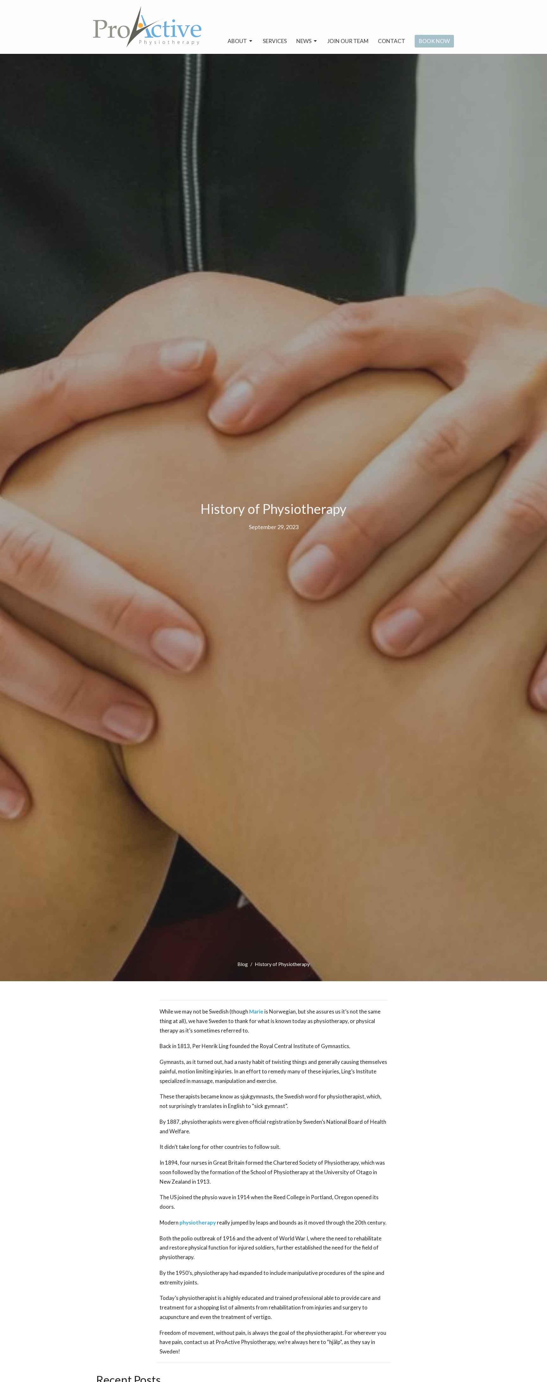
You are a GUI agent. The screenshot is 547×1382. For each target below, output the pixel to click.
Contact (391, 41)
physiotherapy (197, 1222)
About (237, 41)
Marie (256, 1011)
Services (275, 41)
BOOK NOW (434, 41)
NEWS (303, 41)
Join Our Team (347, 41)
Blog (242, 964)
